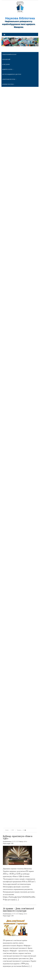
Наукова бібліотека (20, 18)
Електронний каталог (9, 54)
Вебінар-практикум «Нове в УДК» (17, 837)
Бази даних (6, 64)
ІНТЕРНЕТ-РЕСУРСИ (7, 84)
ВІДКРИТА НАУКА (7, 69)
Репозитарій (6, 59)
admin (25, 841)
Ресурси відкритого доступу (11, 74)
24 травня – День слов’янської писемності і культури (18, 909)
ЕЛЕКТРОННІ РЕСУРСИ (8, 79)
